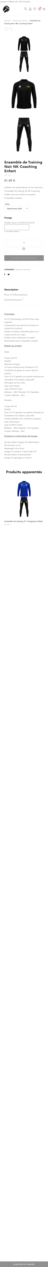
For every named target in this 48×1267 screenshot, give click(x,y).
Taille (7, 204)
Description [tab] (11, 289)
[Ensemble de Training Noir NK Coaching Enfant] (4, 274)
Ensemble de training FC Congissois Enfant (23, 521)
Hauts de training (20, 20)
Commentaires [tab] (14, 299)
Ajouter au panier (24, 1264)
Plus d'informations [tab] (15, 294)
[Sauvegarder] (24, 250)
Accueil (7, 20)
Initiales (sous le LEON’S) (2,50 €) (19, 222)
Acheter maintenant (24, 258)
